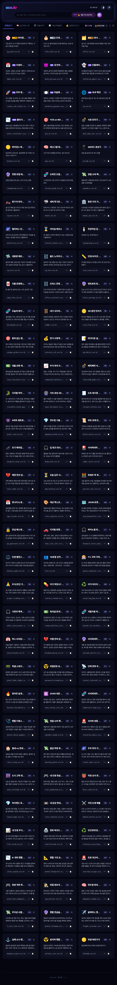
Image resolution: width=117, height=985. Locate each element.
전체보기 (8, 25)
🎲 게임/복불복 (55, 25)
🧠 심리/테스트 (23, 25)
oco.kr (11, 7)
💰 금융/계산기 (72, 25)
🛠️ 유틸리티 (39, 25)
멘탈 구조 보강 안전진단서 (86, 15)
